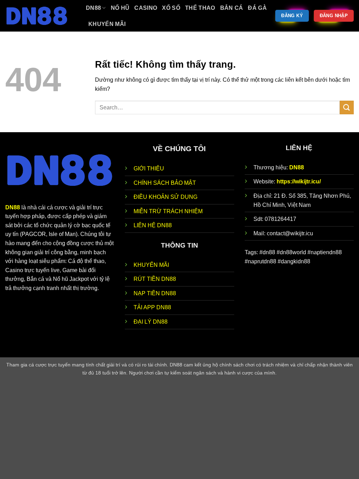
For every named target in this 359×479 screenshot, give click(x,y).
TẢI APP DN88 (152, 307)
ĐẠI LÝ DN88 (151, 322)
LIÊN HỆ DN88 (153, 225)
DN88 (296, 167)
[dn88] (40, 16)
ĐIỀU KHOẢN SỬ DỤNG (165, 197)
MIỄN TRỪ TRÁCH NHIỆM (168, 211)
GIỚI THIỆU (149, 168)
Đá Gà (257, 8)
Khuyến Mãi (107, 24)
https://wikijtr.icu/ (299, 181)
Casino (145, 8)
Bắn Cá (231, 8)
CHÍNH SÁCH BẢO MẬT (165, 183)
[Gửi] (347, 107)
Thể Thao (200, 8)
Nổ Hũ (120, 8)
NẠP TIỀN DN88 (155, 293)
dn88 (93, 8)
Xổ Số (171, 8)
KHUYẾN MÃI (151, 265)
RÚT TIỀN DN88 (155, 279)
